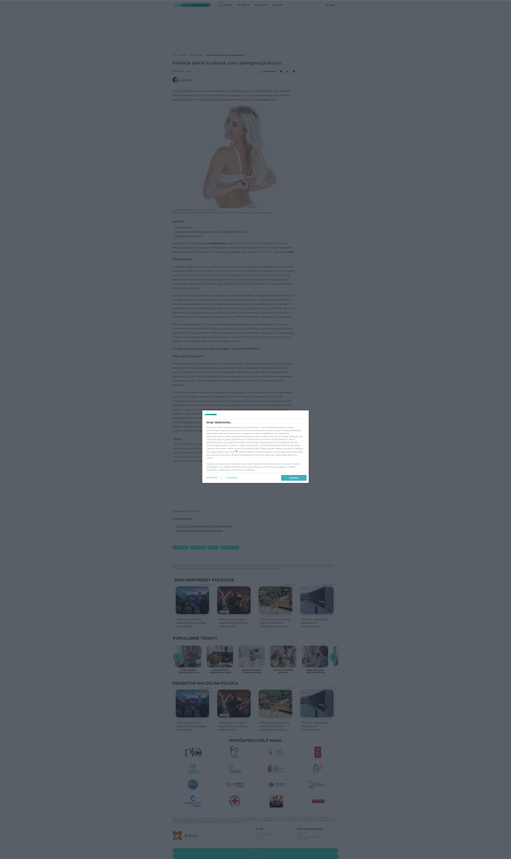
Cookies (222, 470)
